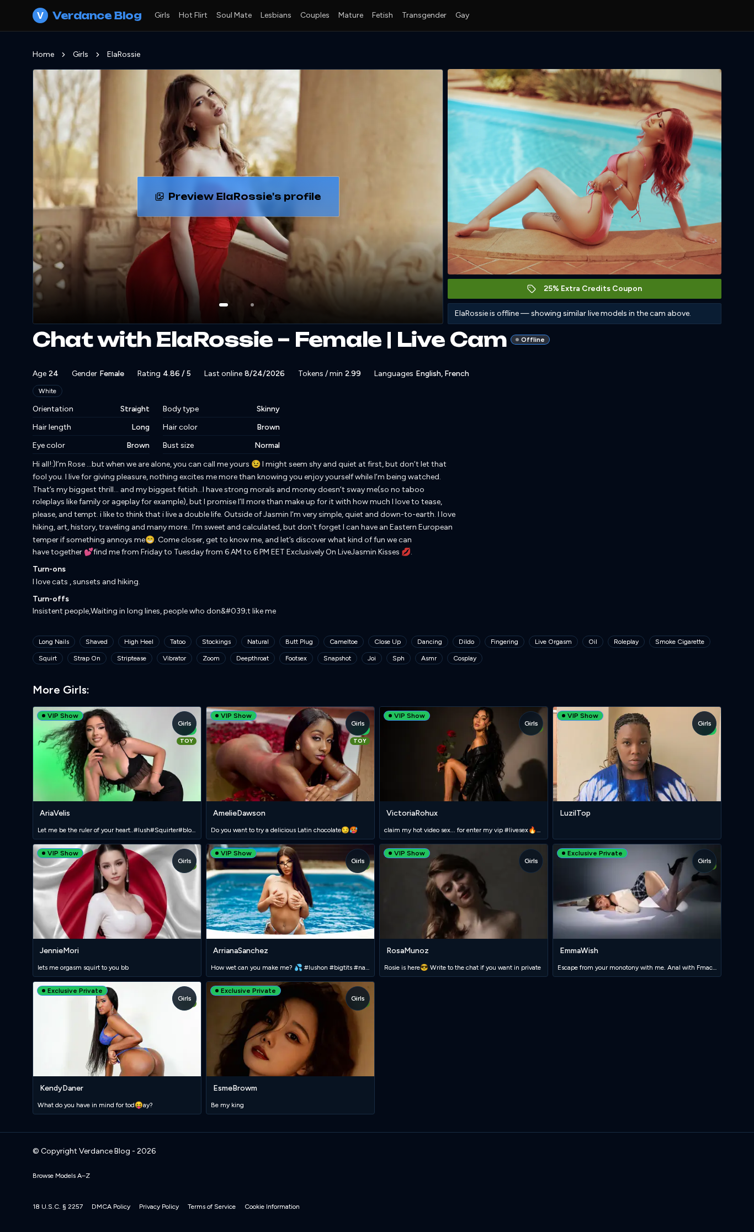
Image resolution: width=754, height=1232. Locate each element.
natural (258, 642)
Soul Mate (234, 15)
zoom (211, 658)
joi (372, 658)
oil (592, 642)
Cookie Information (272, 1206)
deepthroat (252, 658)
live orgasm (553, 642)
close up (387, 642)
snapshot (337, 658)
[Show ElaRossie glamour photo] (252, 305)
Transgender (424, 15)
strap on (86, 658)
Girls (162, 15)
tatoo (177, 642)
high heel (138, 642)
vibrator (174, 658)
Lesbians (276, 15)
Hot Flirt (193, 15)
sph (398, 658)
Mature (350, 15)
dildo (466, 642)
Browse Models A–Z (61, 1176)
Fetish (382, 15)
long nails (54, 642)
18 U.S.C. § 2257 (58, 1206)
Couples (315, 15)
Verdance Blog (89, 15)
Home (43, 54)
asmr (429, 658)
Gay (462, 15)
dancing (429, 642)
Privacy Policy (159, 1206)
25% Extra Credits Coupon (599, 291)
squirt (48, 658)
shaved (97, 642)
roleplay (626, 642)
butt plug (299, 642)
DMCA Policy (111, 1206)
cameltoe (344, 642)
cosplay (464, 658)
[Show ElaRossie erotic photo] (223, 305)
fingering (504, 642)
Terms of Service (212, 1206)
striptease (131, 658)
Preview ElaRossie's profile (253, 200)
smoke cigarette (679, 642)
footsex (296, 658)
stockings (216, 642)
